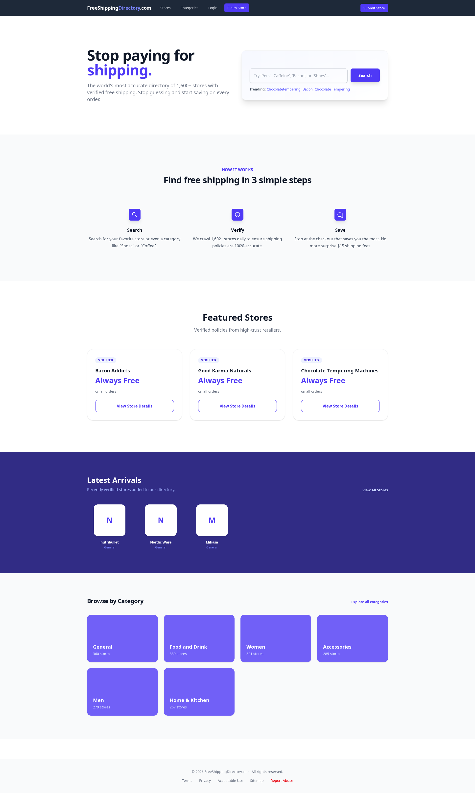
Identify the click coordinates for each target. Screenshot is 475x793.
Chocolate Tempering (332, 89)
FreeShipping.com (119, 7)
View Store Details (134, 406)
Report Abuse (282, 780)
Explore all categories (369, 601)
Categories (189, 7)
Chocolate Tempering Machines (340, 370)
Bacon (308, 89)
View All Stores (375, 490)
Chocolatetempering (284, 89)
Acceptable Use (230, 780)
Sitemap (257, 780)
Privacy (205, 780)
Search (365, 75)
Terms (187, 780)
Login (212, 7)
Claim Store (236, 7)
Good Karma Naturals (224, 370)
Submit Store (374, 8)
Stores (165, 7)
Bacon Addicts (112, 370)
